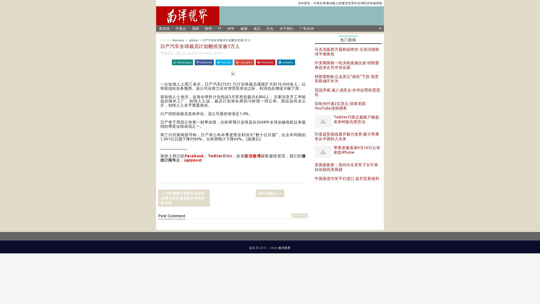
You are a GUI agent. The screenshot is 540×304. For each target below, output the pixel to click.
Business (178, 40)
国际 (195, 28)
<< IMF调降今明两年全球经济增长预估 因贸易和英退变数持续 (183, 198)
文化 (270, 28)
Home (164, 40)
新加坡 (164, 28)
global (193, 40)
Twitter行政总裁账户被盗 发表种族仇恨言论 (356, 119)
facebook (300, 215)
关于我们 (286, 28)
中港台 (181, 28)
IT (220, 28)
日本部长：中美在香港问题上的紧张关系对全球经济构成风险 (334, 3)
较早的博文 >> (270, 193)
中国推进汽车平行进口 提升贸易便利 (347, 178)
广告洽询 (307, 28)
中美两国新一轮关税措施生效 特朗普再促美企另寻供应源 (347, 65)
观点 (257, 28)
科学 (231, 28)
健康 (244, 28)
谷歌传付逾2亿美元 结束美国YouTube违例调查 (340, 105)
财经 (208, 28)
